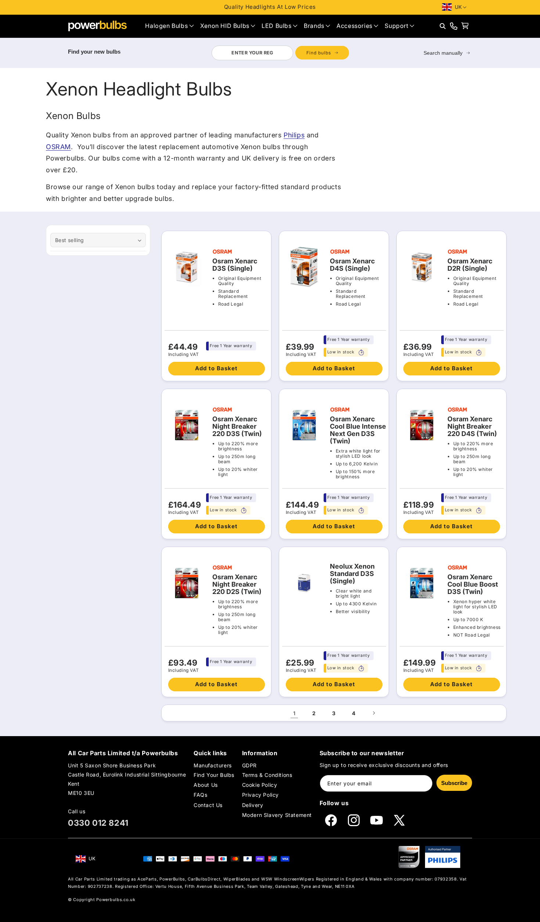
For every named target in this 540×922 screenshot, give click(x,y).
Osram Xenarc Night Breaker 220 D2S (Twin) (237, 584)
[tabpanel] (280, 53)
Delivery (252, 805)
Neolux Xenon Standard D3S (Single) (352, 574)
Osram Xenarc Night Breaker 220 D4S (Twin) (472, 426)
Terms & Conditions (267, 775)
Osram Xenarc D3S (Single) (234, 264)
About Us (206, 785)
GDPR (249, 765)
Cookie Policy (259, 785)
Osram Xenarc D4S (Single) (352, 264)
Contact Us (208, 805)
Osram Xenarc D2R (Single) (469, 264)
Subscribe (454, 783)
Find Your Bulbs (214, 775)
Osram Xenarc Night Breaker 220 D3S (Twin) (237, 426)
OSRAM (58, 147)
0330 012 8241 (98, 823)
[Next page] (374, 713)
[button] (169, 26)
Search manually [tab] (443, 53)
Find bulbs (318, 52)
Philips (294, 135)
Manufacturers (213, 765)
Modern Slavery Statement (277, 815)
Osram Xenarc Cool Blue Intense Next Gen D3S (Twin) (358, 430)
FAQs (200, 795)
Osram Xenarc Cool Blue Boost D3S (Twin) (472, 584)
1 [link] (294, 713)
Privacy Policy (260, 795)
